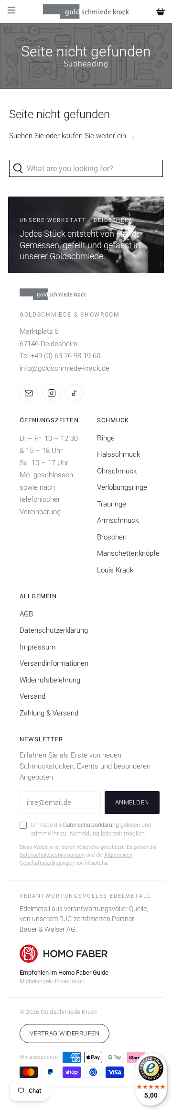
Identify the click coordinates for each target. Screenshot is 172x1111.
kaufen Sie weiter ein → (98, 136)
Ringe (106, 438)
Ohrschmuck (117, 471)
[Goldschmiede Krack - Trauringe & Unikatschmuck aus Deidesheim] (86, 11)
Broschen (112, 537)
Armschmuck (118, 520)
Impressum (37, 647)
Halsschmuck (118, 454)
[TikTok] (74, 393)
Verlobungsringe (122, 487)
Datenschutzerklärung (54, 630)
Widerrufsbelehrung (50, 680)
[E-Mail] (29, 393)
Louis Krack (115, 570)
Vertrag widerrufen (64, 1033)
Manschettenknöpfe (128, 553)
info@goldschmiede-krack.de (64, 368)
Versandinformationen (54, 663)
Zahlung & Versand (49, 713)
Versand (32, 696)
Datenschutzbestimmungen (52, 855)
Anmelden (132, 802)
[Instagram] (52, 393)
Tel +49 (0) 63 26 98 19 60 (60, 356)
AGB (26, 614)
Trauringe (111, 504)
